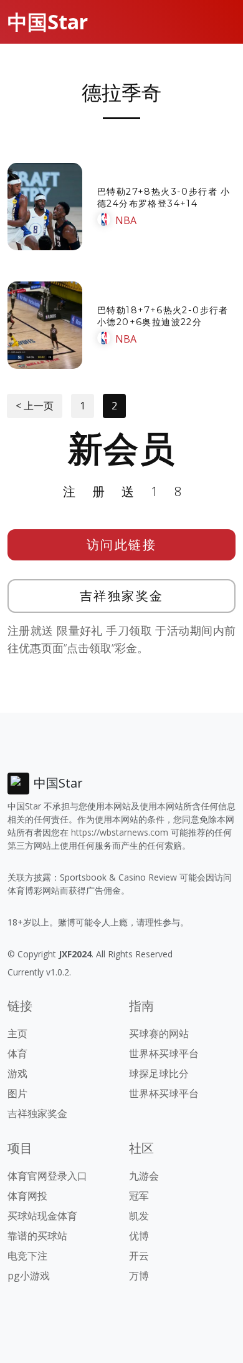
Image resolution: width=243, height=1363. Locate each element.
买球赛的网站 (159, 1033)
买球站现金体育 (42, 1216)
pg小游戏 (28, 1275)
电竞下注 (27, 1256)
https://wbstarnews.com (119, 832)
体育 (17, 1053)
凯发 (139, 1216)
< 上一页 (35, 406)
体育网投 (27, 1196)
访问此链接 (122, 544)
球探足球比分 (159, 1073)
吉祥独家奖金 (122, 595)
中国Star (47, 21)
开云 (139, 1256)
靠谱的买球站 (37, 1236)
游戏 (17, 1073)
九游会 (144, 1176)
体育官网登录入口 (47, 1176)
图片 (17, 1093)
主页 (17, 1033)
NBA (125, 220)
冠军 (139, 1196)
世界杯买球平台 (164, 1053)
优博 (139, 1236)
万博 (139, 1275)
